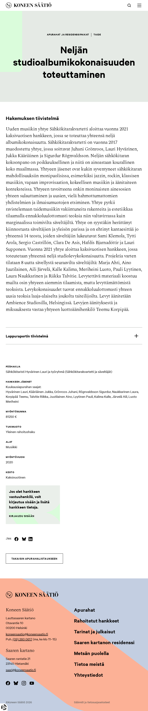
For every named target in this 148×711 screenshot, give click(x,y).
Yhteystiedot (88, 675)
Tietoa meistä (89, 664)
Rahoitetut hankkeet (96, 620)
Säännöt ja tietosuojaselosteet (92, 702)
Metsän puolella (91, 653)
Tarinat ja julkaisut (94, 631)
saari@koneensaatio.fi (21, 670)
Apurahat (84, 610)
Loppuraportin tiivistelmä (27, 335)
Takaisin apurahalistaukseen (34, 558)
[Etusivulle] (47, 5)
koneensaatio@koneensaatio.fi (27, 634)
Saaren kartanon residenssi (104, 642)
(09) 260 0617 (22, 639)
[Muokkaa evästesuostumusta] (4, 707)
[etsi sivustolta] (129, 5)
